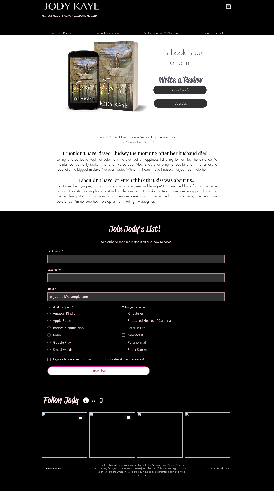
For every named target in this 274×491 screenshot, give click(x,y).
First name (55, 251)
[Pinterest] (86, 400)
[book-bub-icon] (93, 400)
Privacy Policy (53, 468)
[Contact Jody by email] (228, 6)
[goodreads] (101, 400)
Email (51, 288)
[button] (60, 33)
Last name (54, 269)
